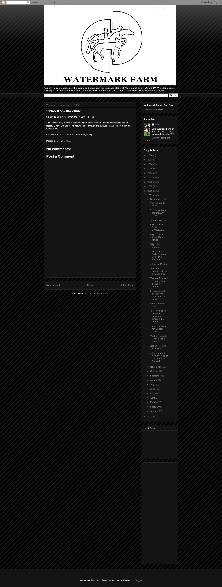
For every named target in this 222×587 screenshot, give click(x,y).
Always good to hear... (157, 204)
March (153, 402)
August (154, 380)
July (152, 384)
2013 (150, 177)
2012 (150, 182)
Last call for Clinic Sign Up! (159, 347)
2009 (150, 195)
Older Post (127, 285)
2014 (150, 173)
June (153, 389)
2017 (150, 159)
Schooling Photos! (159, 264)
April (152, 397)
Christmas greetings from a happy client (158, 271)
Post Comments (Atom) (96, 293)
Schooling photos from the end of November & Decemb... (159, 357)
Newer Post (53, 285)
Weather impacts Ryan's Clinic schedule (158, 339)
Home (90, 285)
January (154, 411)
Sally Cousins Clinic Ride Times (156, 237)
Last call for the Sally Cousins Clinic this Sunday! (158, 255)
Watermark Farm (150, 109)
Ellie (157, 124)
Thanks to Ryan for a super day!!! (158, 329)
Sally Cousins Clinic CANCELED (157, 227)
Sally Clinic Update (155, 245)
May (152, 393)
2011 (150, 186)
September (156, 375)
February (155, 406)
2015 (150, 168)
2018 (150, 155)
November (156, 366)
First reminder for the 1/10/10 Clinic (158, 213)
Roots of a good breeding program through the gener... (158, 316)
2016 (150, 164)
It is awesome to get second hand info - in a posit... (158, 295)
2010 (150, 191)
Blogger (138, 580)
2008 (150, 416)
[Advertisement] (89, 254)
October (154, 371)
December (156, 199)
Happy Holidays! (158, 220)
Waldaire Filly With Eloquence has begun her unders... (159, 282)
